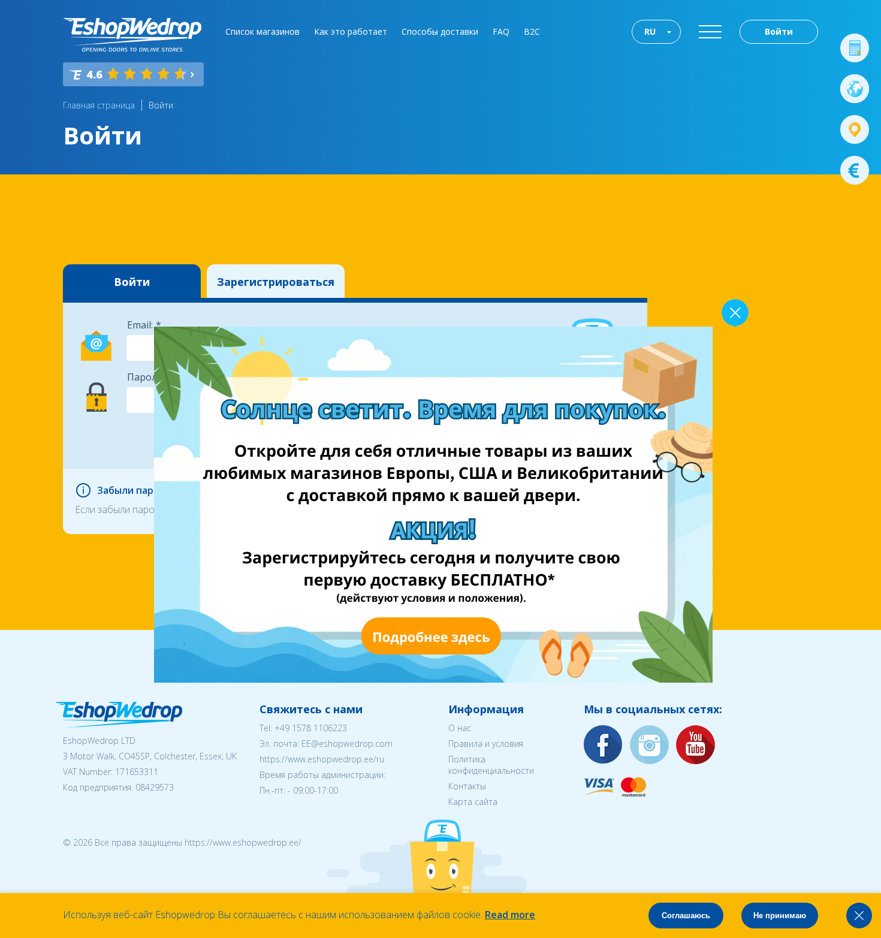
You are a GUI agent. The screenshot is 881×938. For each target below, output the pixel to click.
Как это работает (350, 31)
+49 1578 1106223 (310, 728)
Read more (510, 914)
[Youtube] (696, 745)
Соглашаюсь (686, 915)
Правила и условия (485, 743)
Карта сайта (472, 801)
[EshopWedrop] (132, 35)
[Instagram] (649, 745)
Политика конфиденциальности (491, 764)
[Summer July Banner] (433, 679)
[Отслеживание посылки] (854, 129)
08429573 (154, 787)
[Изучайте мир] (854, 88)
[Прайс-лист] (854, 170)
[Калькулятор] (854, 48)
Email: (140, 324)
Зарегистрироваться (275, 282)
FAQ (501, 31)
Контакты (467, 786)
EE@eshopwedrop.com (347, 743)
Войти (779, 31)
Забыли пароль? (136, 490)
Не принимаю (779, 915)
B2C (532, 31)
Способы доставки (440, 31)
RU (650, 31)
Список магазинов (262, 31)
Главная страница (99, 105)
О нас (459, 728)
